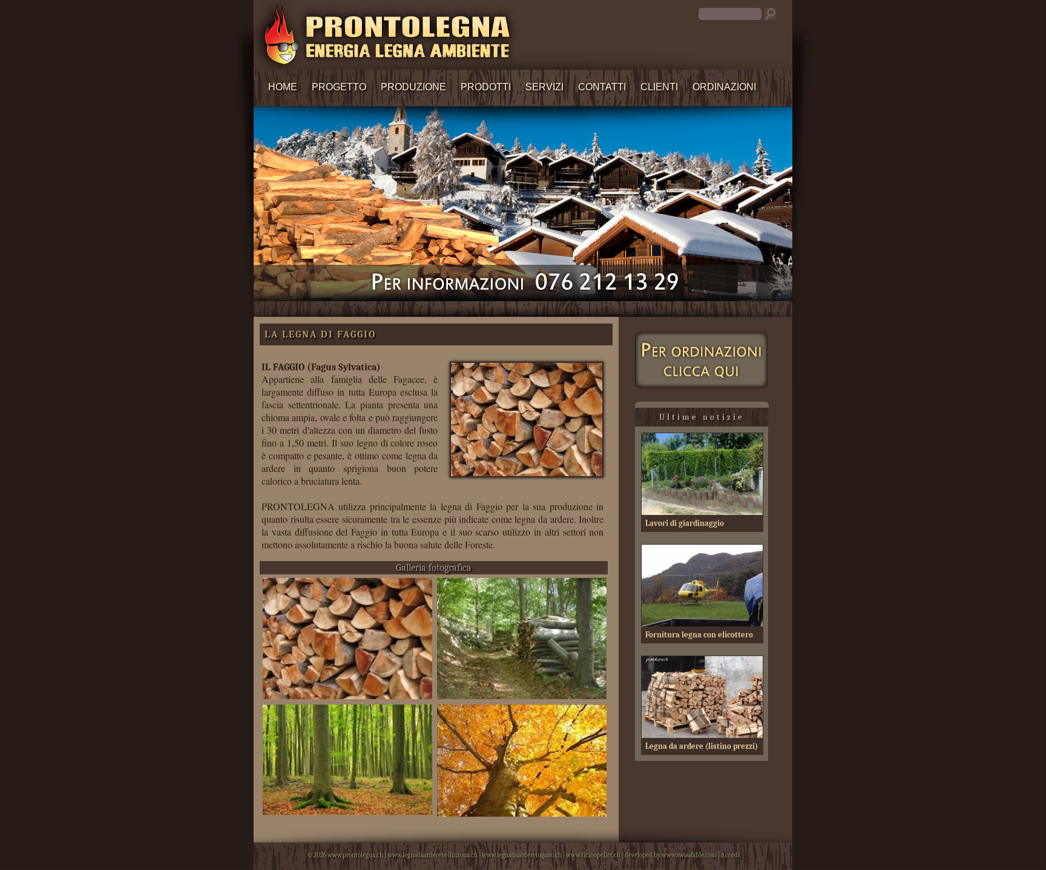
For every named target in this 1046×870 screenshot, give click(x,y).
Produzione (413, 87)
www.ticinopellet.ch (593, 855)
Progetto (339, 87)
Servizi (544, 87)
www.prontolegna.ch (355, 855)
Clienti (659, 87)
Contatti (602, 87)
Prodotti (486, 87)
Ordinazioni (724, 87)
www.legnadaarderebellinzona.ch (432, 855)
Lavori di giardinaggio (684, 523)
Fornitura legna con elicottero (699, 634)
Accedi (730, 855)
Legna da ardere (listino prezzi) (701, 746)
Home (282, 87)
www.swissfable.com (689, 855)
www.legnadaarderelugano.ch (522, 855)
